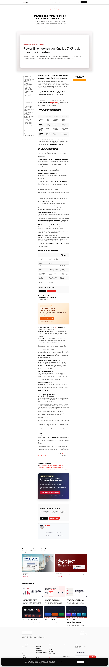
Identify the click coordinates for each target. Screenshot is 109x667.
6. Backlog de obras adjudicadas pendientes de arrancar (29, 103)
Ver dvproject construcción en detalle (50, 492)
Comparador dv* (39, 648)
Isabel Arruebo (48, 525)
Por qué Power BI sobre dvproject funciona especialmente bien (28, 113)
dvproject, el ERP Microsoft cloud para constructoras (51, 465)
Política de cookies (66, 656)
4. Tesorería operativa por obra (29, 98)
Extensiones (24, 646)
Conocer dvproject (51, 290)
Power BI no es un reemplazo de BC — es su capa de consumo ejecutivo (29, 80)
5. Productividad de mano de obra (29, 100)
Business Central (54, 102)
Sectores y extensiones (43, 2)
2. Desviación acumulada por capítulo (29, 92)
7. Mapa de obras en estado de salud (28, 107)
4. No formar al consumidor (27, 128)
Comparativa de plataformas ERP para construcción (51, 467)
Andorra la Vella (52, 653)
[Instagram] (86, 634)
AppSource (64, 535)
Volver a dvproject (55, 8)
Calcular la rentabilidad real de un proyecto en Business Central (53, 469)
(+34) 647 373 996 (54, 657)
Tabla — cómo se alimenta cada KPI (29, 110)
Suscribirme (92, 656)
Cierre (25, 133)
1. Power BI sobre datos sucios (28, 120)
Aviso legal (64, 649)
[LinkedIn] (81, 634)
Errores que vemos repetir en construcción (29, 117)
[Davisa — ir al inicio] (26, 2)
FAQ (52, 2)
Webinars (60, 2)
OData (56, 327)
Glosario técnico (39, 650)
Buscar (23, 653)
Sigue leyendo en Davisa (29, 135)
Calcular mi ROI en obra (47, 318)
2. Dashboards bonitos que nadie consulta (29, 123)
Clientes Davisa (25, 648)
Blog (64, 2)
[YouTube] (83, 634)
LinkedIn (59, 535)
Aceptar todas (80, 661)
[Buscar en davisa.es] (74, 2)
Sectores (24, 651)
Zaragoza (50, 647)
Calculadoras (38, 646)
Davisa (38, 12)
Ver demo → (79, 79)
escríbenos (45, 96)
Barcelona (51, 651)
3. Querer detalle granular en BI (29, 126)
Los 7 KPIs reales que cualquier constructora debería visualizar (28, 84)
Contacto (84, 2)
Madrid (50, 649)
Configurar (62, 661)
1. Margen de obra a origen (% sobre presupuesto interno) (28, 88)
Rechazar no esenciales (70, 661)
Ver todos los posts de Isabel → (51, 535)
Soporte (55, 2)
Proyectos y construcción (46, 12)
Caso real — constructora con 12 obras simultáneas (29, 131)
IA (49, 2)
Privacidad (64, 653)
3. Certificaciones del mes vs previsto (28, 95)
